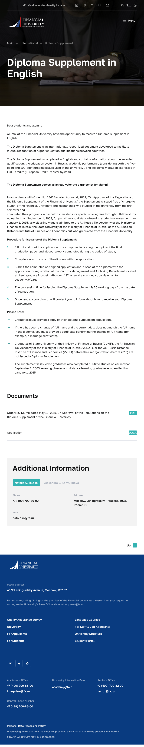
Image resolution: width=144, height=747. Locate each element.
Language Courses (87, 619)
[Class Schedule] (76, 5)
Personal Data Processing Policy (26, 725)
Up (129, 545)
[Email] (107, 5)
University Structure (88, 633)
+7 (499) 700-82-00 (110, 685)
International (29, 43)
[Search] (100, 5)
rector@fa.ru (106, 691)
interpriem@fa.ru (18, 691)
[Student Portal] (92, 5)
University (14, 626)
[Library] (84, 5)
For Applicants (17, 633)
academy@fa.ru (62, 687)
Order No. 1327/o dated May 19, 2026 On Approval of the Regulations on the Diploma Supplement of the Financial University (58, 415)
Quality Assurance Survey (24, 619)
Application (14, 432)
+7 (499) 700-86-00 (26, 500)
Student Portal (84, 640)
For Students (16, 640)
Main (10, 43)
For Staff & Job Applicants (92, 626)
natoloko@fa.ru (23, 518)
